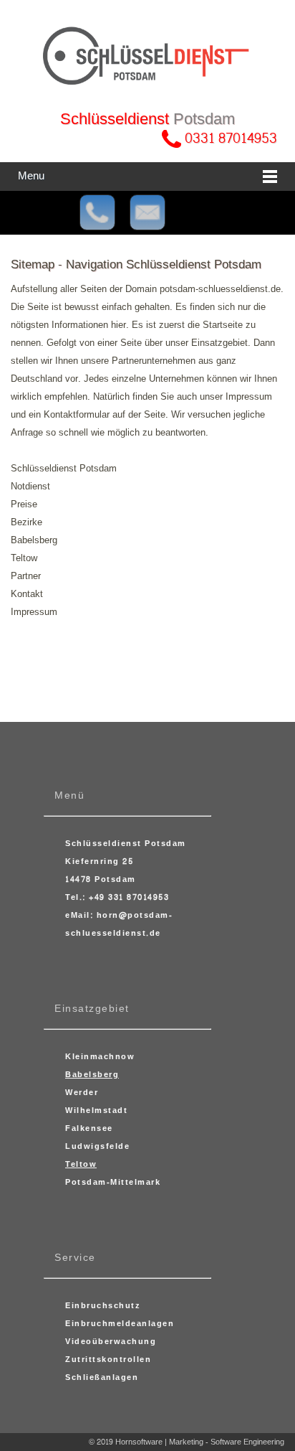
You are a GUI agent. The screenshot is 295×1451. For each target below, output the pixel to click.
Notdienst (30, 486)
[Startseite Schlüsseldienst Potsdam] (147, 56)
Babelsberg (34, 540)
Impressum (34, 612)
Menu (31, 176)
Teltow (24, 558)
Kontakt (27, 594)
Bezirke (26, 522)
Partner (26, 576)
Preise (24, 504)
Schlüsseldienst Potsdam (64, 468)
